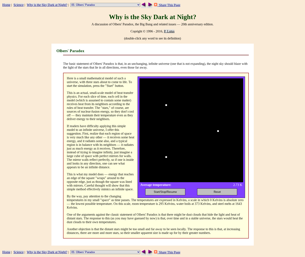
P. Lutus (169, 31)
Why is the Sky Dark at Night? (47, 5)
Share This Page (168, 5)
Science (18, 5)
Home (6, 5)
